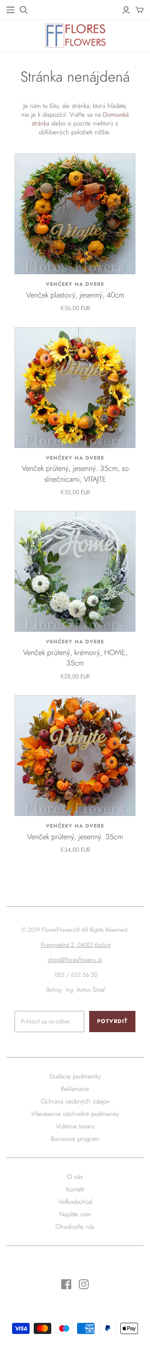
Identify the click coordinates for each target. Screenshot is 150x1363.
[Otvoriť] (24, 10)
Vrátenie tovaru (75, 1126)
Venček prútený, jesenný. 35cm (75, 836)
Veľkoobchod (75, 1201)
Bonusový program (75, 1138)
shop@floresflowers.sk (75, 959)
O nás (75, 1176)
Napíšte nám (75, 1214)
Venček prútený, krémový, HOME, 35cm (75, 657)
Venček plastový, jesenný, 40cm (75, 295)
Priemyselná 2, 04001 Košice (76, 944)
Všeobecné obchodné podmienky (75, 1113)
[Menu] (10, 10)
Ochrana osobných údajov (75, 1101)
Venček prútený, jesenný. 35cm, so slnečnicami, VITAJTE (75, 473)
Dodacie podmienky (75, 1076)
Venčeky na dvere (75, 284)
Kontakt (75, 1189)
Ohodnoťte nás (75, 1226)
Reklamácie (75, 1088)
